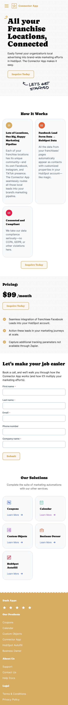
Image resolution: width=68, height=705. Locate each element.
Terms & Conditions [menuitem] (14, 693)
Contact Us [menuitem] (9, 672)
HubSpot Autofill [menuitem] (12, 645)
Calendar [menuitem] (8, 628)
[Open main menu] (6, 6)
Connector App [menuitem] (12, 639)
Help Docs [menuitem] (9, 678)
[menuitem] (34, 607)
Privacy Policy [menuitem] (11, 699)
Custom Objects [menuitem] (12, 633)
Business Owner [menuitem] (12, 650)
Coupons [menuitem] (8, 622)
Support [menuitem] (7, 666)
